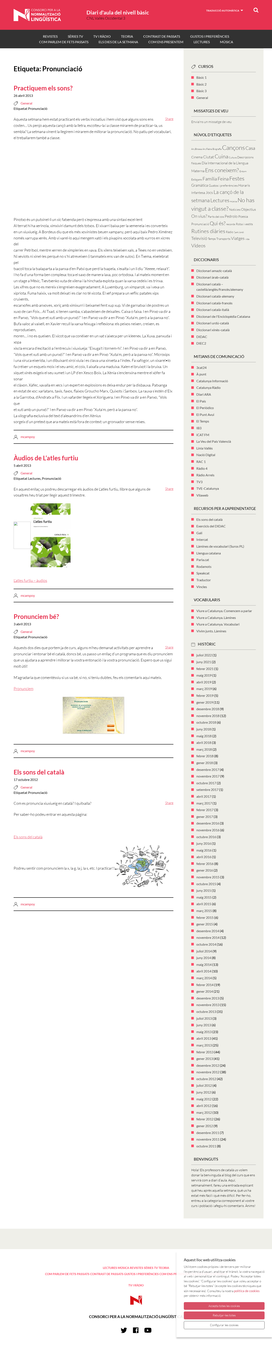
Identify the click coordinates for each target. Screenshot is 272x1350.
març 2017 (204, 803)
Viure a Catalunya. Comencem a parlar (224, 611)
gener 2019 (204, 702)
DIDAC (201, 337)
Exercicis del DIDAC (211, 526)
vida (247, 239)
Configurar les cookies (224, 1325)
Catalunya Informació (212, 381)
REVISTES (50, 36)
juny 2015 (203, 890)
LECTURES (202, 42)
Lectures (34, 478)
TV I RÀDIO (102, 36)
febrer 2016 (205, 864)
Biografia (216, 148)
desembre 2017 (207, 769)
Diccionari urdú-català (212, 323)
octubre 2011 (206, 1146)
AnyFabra (207, 148)
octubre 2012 (206, 1079)
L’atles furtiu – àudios (30, 580)
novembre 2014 (208, 937)
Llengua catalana (208, 553)
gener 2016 (204, 870)
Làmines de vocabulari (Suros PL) (220, 546)
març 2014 (204, 978)
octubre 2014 (206, 944)
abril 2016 (203, 857)
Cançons (233, 147)
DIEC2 (201, 343)
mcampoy (28, 437)
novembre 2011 (208, 1139)
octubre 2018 (206, 722)
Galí (199, 533)
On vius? (199, 216)
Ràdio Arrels (205, 475)
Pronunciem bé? (36, 616)
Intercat (202, 539)
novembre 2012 (208, 1072)
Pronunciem (23, 688)
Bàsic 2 (201, 84)
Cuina (221, 156)
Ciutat (208, 156)
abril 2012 (203, 1106)
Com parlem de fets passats (63, 42)
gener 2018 (204, 763)
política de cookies (247, 1291)
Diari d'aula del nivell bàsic (117, 12)
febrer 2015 (205, 917)
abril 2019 (203, 682)
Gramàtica (199, 185)
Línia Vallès (204, 448)
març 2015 (204, 911)
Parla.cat (202, 560)
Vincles (201, 587)
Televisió (199, 238)
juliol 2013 (204, 1018)
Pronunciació (37, 108)
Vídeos (198, 245)
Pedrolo (231, 216)
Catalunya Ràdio (208, 387)
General (26, 103)
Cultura (233, 157)
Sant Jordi (239, 232)
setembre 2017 (207, 789)
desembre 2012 (207, 1065)
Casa (250, 148)
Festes (236, 178)
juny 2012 (203, 1092)
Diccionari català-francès (214, 303)
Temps (212, 239)
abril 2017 (203, 796)
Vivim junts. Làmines (211, 631)
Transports (223, 239)
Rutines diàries (208, 231)
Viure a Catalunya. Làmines (216, 618)
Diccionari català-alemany (215, 296)
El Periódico (205, 408)
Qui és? (217, 223)
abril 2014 (203, 971)
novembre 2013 (208, 1005)
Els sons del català (39, 772)
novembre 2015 (208, 877)
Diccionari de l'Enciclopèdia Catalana (223, 316)
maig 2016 (204, 850)
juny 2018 (203, 729)
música (233, 201)
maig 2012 (204, 1099)
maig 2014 (204, 964)
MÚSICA (226, 42)
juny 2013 (203, 1025)
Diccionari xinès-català (213, 330)
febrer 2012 (205, 1119)
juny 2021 (203, 662)
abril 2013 (203, 1038)
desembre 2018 (207, 709)
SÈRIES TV (75, 36)
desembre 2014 (207, 931)
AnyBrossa (196, 148)
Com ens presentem (165, 42)
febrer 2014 (205, 985)
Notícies (234, 210)
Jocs (209, 192)
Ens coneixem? (222, 170)
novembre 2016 (208, 830)
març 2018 (204, 749)
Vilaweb (202, 495)
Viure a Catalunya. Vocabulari (217, 624)
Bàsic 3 (201, 91)
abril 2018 (203, 742)
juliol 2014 (204, 951)
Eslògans (196, 179)
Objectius (248, 209)
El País (201, 401)
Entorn (242, 171)
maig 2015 (204, 897)
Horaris (244, 185)
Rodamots (203, 566)
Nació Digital (205, 455)
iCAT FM (202, 435)
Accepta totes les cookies (224, 1306)
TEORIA (127, 36)
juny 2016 (203, 843)
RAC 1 (201, 462)
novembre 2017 (208, 776)
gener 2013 (204, 1059)
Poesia (243, 216)
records (230, 224)
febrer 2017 (205, 810)
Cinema (197, 157)
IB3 (198, 428)
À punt (201, 374)
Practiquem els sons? (43, 88)
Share (169, 119)
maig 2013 (204, 1032)
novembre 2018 (208, 716)
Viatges (238, 238)
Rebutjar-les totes (224, 1315)
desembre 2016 (207, 823)
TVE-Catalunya (207, 488)
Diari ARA (203, 394)
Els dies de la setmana (118, 42)
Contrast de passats (161, 36)
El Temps (202, 421)
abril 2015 (203, 904)
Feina (223, 179)
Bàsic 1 (201, 77)
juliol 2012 (204, 1085)
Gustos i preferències (209, 36)
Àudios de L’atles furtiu (46, 458)
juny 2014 (203, 958)
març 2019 (204, 689)
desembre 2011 (207, 1133)
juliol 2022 (204, 655)
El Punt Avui (205, 414)
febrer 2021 (205, 669)
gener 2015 (204, 924)
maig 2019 (204, 675)
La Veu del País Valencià (213, 441)
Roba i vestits (244, 224)
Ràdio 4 (201, 468)
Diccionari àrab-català (212, 277)
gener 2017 (204, 817)
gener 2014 (204, 991)
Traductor (203, 580)
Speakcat (203, 573)
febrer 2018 (205, 756)
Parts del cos (216, 216)
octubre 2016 (206, 837)
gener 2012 (204, 1126)
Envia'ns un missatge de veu (211, 122)
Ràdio (229, 232)
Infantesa (198, 192)
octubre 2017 (206, 783)
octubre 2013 (206, 1011)
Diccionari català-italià (212, 310)
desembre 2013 (207, 998)
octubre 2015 (206, 884)
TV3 (199, 482)
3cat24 (201, 367)
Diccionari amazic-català (214, 271)
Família (210, 179)
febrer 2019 (205, 695)
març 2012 (204, 1112)
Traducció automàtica (222, 10)
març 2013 (204, 1045)
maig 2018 (204, 736)
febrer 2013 (205, 1052)
